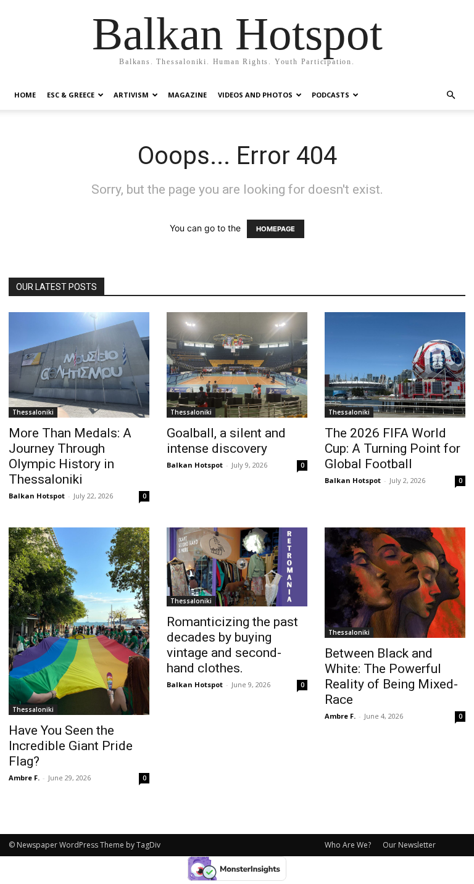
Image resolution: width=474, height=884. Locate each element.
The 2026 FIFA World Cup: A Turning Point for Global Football (392, 448)
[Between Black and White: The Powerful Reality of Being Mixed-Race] (395, 582)
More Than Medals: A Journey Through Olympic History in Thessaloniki (70, 456)
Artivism (131, 94)
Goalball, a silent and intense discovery (226, 441)
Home (25, 94)
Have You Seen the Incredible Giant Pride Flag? (71, 746)
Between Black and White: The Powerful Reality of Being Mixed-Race (391, 676)
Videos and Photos (255, 94)
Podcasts (330, 94)
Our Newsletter (409, 845)
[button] (450, 95)
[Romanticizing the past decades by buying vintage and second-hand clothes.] (237, 566)
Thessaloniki (33, 412)
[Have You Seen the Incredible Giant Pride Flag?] (79, 621)
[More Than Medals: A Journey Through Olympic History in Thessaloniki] (79, 365)
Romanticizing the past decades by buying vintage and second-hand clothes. (232, 644)
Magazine (187, 94)
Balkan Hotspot (37, 495)
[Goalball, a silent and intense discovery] (237, 365)
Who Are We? (348, 845)
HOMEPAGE (275, 229)
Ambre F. (24, 777)
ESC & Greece (70, 94)
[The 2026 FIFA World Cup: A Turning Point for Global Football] (395, 365)
